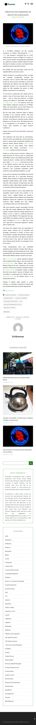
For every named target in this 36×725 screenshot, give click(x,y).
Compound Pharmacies (12, 570)
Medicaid (7, 630)
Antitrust (7, 547)
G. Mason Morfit (9, 270)
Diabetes (7, 577)
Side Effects (8, 690)
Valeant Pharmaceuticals (12, 304)
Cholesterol (8, 562)
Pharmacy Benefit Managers (13, 663)
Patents (7, 652)
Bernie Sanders (11, 295)
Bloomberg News (8, 263)
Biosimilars (8, 551)
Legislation (8, 618)
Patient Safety (9, 660)
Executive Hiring (9, 589)
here (24, 520)
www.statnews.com (25, 487)
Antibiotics (8, 543)
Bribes (7, 555)
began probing (28, 143)
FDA (6, 592)
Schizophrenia (9, 686)
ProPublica (18, 220)
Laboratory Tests (10, 611)
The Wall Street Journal (10, 102)
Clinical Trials (9, 566)
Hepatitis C (8, 603)
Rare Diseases (9, 679)
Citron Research (15, 162)
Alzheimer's (8, 540)
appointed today (8, 276)
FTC (6, 596)
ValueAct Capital (9, 307)
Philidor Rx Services (11, 301)
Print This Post (9, 290)
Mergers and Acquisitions (12, 634)
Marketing (10, 317)
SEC (21, 301)
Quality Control (9, 675)
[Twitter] (35, 719)
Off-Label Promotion (11, 637)
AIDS (6, 536)
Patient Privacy (9, 656)
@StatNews (24, 518)
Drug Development (10, 585)
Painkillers (8, 648)
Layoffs (7, 615)
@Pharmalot (13, 518)
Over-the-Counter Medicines (13, 645)
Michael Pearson (21, 298)
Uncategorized (9, 693)
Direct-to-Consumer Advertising (14, 581)
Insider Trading (9, 607)
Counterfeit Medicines (11, 573)
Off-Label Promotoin (11, 641)
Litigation (7, 622)
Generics (7, 600)
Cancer (7, 559)
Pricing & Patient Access (12, 667)
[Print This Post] (4, 290)
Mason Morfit (8, 298)
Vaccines (7, 697)
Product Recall (9, 671)
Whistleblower (9, 701)
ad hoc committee (11, 259)
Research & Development (12, 682)
